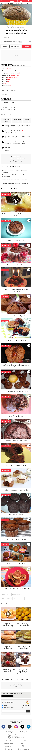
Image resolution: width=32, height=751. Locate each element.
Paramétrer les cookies (18, 732)
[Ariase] (8, 749)
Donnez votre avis (20, 27)
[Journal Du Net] (23, 740)
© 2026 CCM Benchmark (23, 734)
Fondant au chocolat (8, 175)
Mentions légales (7, 734)
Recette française (19, 598)
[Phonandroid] (23, 749)
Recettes (5, 3)
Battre (23, 130)
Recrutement (24, 731)
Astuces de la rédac (8, 707)
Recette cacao (6, 594)
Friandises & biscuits (14, 3)
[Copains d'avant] (8, 746)
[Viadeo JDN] (23, 746)
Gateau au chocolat (7, 179)
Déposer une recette (7, 696)
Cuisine (5, 705)
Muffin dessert (24, 3)
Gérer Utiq (26, 732)
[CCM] (8, 740)
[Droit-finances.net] (23, 743)
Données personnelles (8, 732)
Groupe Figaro (14, 734)
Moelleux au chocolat (8, 183)
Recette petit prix (7, 598)
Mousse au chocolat (7, 171)
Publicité (19, 731)
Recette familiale (17, 594)
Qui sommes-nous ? (9, 731)
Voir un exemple (26, 705)
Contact (15, 731)
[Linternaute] (8, 743)
